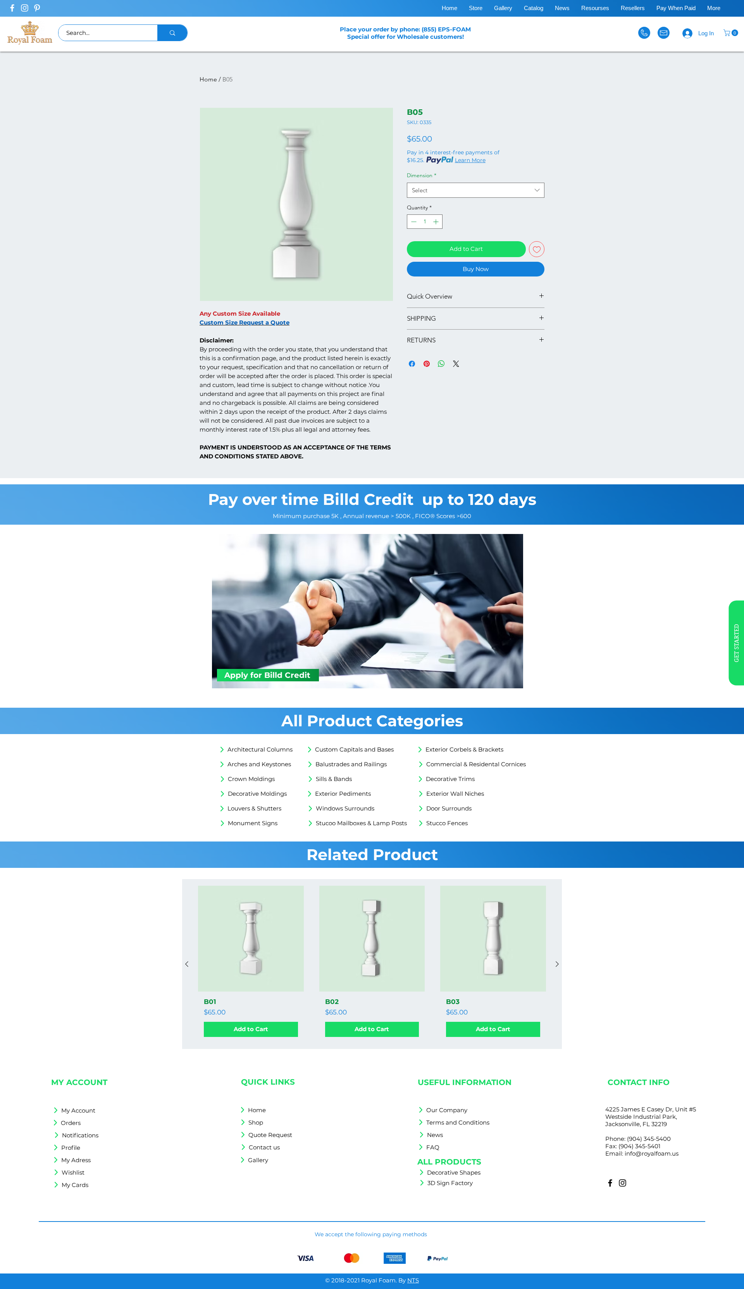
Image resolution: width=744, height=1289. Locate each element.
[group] (372, 964)
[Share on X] (456, 363)
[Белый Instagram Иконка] (24, 8)
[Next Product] (557, 964)
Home (208, 79)
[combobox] (475, 190)
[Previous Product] (186, 964)
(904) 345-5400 (649, 1138)
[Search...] (172, 33)
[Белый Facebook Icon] (12, 8)
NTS (413, 1280)
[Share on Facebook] (412, 363)
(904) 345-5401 (639, 1146)
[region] (702, 645)
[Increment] (436, 221)
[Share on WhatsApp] (441, 363)
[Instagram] (622, 1183)
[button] (731, 32)
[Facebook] (610, 1183)
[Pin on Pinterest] (426, 363)
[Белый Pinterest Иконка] (37, 8)
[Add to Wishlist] (537, 249)
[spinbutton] (425, 221)
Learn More (470, 160)
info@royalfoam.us (652, 1153)
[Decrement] (413, 221)
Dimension (421, 175)
